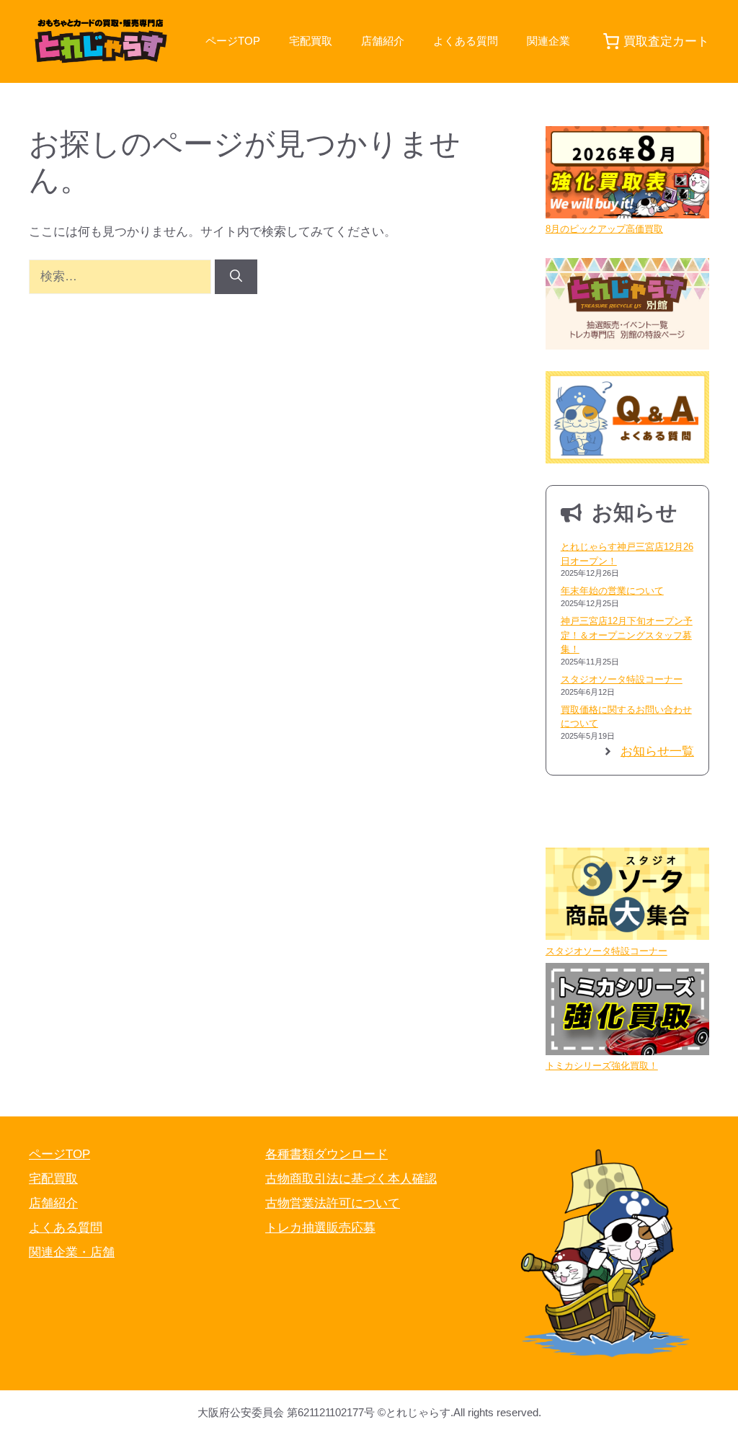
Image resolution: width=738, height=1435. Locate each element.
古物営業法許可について (332, 1203)
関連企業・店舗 (72, 1252)
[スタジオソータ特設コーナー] (627, 895)
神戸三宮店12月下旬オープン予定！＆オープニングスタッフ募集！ (627, 635)
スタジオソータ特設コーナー (622, 679)
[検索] (236, 276)
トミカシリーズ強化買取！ (602, 1065)
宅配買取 (310, 41)
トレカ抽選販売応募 (320, 1228)
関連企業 (548, 41)
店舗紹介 (382, 41)
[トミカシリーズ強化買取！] (627, 1011)
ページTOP (232, 41)
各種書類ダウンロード (326, 1154)
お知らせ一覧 (657, 751)
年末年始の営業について (612, 590)
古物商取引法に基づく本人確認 (351, 1179)
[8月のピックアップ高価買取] (627, 174)
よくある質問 (465, 41)
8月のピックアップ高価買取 (604, 228)
